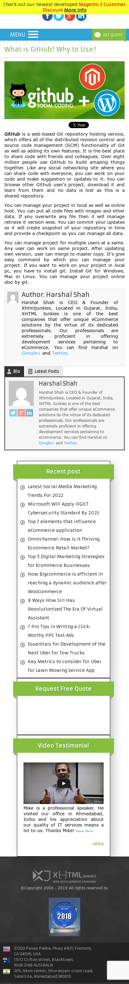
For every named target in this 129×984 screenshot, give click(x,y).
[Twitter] (13, 413)
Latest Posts (46, 371)
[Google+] (21, 413)
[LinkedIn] (29, 413)
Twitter (59, 353)
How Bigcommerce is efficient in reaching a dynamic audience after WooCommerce (67, 582)
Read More (84, 831)
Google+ (31, 353)
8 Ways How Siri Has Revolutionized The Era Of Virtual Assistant (65, 609)
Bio (16, 371)
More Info (75, 10)
